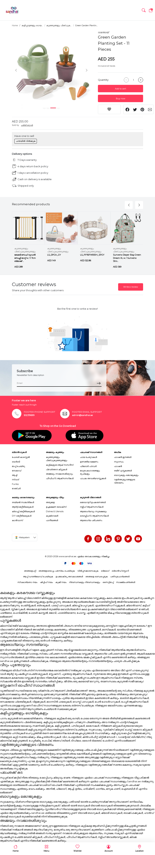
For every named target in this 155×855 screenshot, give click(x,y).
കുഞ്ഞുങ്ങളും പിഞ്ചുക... (58, 25)
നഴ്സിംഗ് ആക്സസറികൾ (91, 507)
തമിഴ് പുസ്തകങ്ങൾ (123, 470)
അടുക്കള (50, 502)
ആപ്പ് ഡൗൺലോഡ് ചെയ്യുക (38, 576)
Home (15, 25)
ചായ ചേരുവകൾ (88, 457)
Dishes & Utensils (55, 511)
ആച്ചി (14, 475)
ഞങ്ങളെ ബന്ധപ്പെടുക (96, 576)
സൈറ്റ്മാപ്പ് (108, 582)
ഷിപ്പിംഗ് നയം (46, 582)
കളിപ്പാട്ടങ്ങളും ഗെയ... (32, 25)
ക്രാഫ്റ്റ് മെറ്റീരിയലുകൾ (23, 511)
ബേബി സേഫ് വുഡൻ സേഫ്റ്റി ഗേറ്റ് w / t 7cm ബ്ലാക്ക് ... (25, 257)
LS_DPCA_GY (54, 254)
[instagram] (98, 539)
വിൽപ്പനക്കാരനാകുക (87, 570)
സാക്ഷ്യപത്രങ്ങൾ (125, 582)
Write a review (130, 287)
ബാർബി (16, 461)
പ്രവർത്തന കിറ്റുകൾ (56, 469)
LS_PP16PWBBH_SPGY (92, 254)
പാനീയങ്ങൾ (52, 520)
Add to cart (120, 88)
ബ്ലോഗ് (105, 570)
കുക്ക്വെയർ (52, 515)
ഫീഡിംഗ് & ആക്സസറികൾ (60, 478)
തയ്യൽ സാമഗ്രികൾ (23, 502)
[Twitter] (128, 539)
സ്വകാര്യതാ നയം (27, 582)
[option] (51, 70)
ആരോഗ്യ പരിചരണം (91, 520)
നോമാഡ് (16, 470)
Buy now (120, 98)
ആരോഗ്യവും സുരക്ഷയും (93, 511)
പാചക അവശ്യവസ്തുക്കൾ (93, 478)
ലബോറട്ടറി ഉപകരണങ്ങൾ (93, 502)
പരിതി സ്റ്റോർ (27, 125)
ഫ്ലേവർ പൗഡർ (88, 466)
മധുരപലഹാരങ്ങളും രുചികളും (90, 472)
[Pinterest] (118, 539)
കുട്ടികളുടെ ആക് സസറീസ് (59, 465)
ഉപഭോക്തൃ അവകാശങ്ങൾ (69, 576)
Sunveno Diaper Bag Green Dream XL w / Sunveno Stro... (127, 257)
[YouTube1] (138, 539)
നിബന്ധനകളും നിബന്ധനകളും (84, 582)
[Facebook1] (88, 539)
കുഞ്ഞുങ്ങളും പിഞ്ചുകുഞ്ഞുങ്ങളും (56, 459)
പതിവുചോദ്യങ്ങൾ (119, 576)
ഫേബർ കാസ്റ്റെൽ (21, 457)
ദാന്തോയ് (103, 32)
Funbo (15, 484)
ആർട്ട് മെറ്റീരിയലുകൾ (22, 507)
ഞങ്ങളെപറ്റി (30, 570)
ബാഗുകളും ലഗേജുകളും (126, 475)
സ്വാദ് (15, 479)
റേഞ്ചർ (16, 488)
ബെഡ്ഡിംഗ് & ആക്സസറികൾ (94, 515)
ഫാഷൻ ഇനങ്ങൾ (122, 457)
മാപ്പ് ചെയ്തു (18, 466)
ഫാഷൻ (118, 466)
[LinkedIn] (108, 539)
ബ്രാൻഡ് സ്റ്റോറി (120, 570)
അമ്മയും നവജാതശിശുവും (59, 473)
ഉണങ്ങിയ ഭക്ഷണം (89, 461)
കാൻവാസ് (17, 520)
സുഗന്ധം (119, 461)
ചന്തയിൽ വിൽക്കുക (26, 141)
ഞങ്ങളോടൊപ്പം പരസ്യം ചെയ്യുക (57, 570)
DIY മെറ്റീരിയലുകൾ (21, 515)
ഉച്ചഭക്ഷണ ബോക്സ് (56, 507)
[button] (143, 10)
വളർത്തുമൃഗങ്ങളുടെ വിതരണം (124, 481)
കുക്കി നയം (61, 582)
